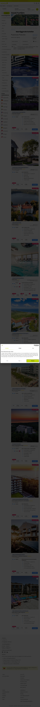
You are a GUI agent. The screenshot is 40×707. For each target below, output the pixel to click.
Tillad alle (32, 360)
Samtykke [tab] (7, 348)
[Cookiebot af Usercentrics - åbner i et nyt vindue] (34, 345)
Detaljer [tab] (20, 348)
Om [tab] (33, 348)
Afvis (7, 360)
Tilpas (19, 360)
